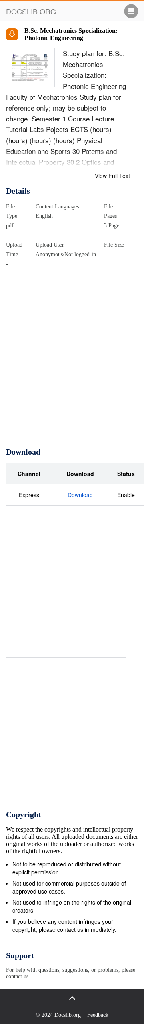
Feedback (97, 1015)
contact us (17, 976)
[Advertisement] (72, 357)
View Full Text (112, 176)
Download (80, 495)
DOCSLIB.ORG (31, 11)
